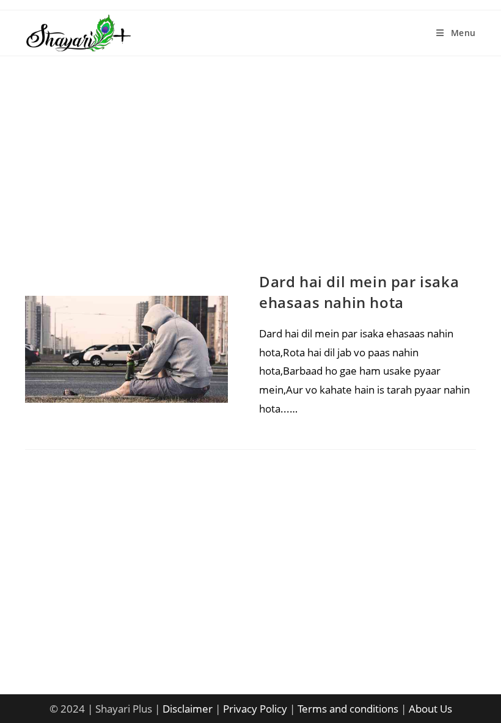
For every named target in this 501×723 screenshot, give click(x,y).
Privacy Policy (255, 709)
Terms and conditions (348, 709)
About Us (430, 709)
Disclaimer (188, 709)
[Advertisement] (250, 177)
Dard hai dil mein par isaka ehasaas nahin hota (359, 291)
